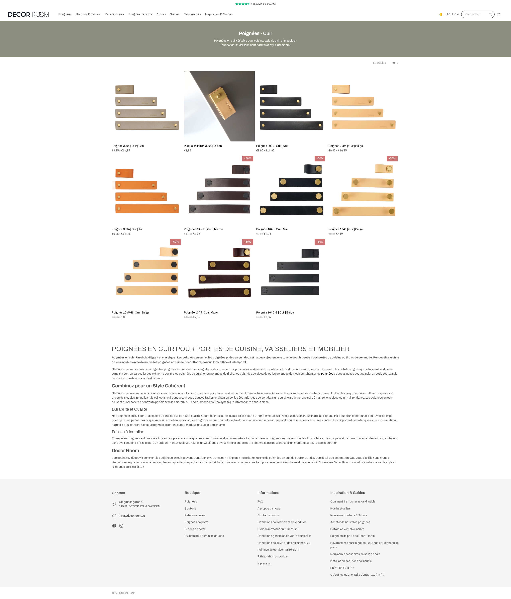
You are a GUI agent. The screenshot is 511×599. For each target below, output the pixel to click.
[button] (394, 63)
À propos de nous (268, 508)
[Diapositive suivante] (176, 106)
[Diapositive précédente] (118, 106)
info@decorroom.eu (132, 515)
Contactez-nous (268, 515)
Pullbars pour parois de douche (204, 535)
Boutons (190, 508)
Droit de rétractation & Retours (277, 529)
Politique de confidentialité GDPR (278, 549)
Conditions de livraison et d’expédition (282, 522)
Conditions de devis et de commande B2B (284, 542)
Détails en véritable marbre (347, 529)
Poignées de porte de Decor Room (352, 535)
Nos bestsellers (340, 508)
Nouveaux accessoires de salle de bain (355, 554)
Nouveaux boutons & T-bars (348, 515)
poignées (327, 373)
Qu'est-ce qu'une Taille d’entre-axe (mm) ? (357, 574)
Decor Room (128, 593)
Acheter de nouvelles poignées (350, 522)
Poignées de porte (196, 522)
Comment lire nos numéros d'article (352, 501)
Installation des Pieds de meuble (351, 561)
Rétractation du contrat (272, 556)
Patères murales (195, 515)
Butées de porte (195, 529)
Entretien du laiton (342, 567)
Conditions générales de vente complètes (284, 535)
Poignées (191, 501)
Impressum (264, 563)
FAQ (260, 501)
